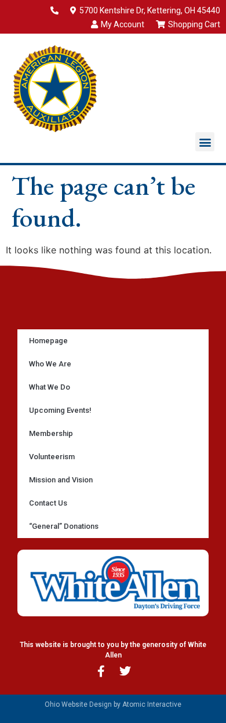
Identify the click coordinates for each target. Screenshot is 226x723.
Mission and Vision (61, 479)
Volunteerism (52, 456)
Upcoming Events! (60, 410)
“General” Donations (64, 526)
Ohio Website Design (78, 704)
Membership (51, 433)
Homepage (48, 340)
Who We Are (50, 363)
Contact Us (48, 503)
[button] (204, 141)
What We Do (49, 387)
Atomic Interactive (151, 704)
